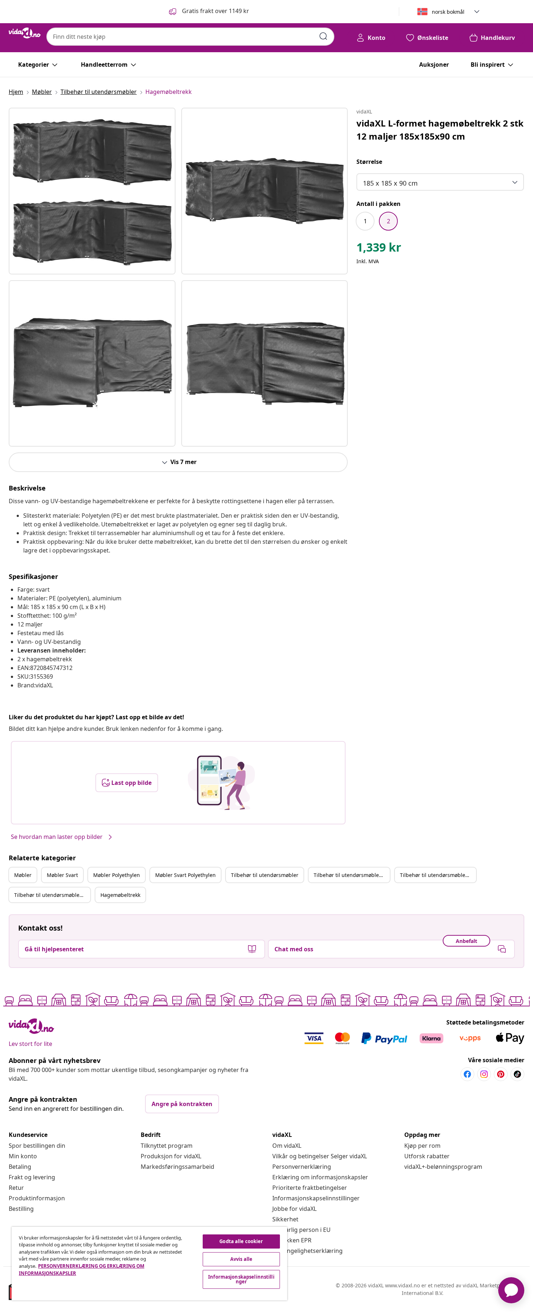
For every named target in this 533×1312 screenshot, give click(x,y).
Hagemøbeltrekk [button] (120, 894)
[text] (378, 249)
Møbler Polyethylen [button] (116, 875)
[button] (208, 12)
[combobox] (190, 37)
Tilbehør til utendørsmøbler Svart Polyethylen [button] (52, 894)
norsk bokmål (448, 11)
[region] (149, 1263)
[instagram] (484, 1074)
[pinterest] (500, 1074)
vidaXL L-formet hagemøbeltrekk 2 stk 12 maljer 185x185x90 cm (440, 129)
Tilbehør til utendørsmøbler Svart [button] (352, 875)
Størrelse (369, 162)
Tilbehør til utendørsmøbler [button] (264, 875)
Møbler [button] (23, 875)
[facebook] (467, 1074)
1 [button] (365, 221)
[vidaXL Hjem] (25, 33)
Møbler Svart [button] (62, 875)
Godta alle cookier (241, 1241)
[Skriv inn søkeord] (323, 36)
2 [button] (388, 221)
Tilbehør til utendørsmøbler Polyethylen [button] (438, 875)
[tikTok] (517, 1074)
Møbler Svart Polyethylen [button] (185, 875)
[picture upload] (221, 782)
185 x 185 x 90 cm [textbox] (390, 183)
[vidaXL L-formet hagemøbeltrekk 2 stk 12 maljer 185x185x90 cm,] (92, 191)
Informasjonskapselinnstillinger (316, 1198)
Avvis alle (241, 1259)
